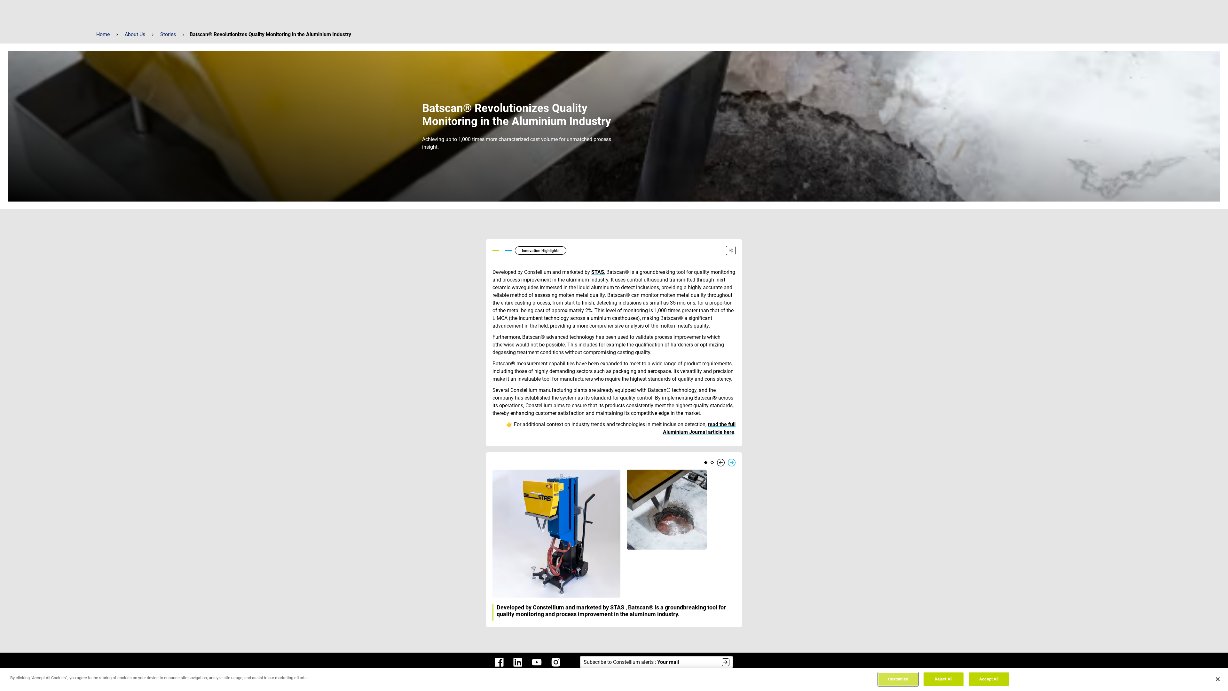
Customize (898, 679)
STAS (597, 272)
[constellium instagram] (555, 662)
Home (103, 34)
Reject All (943, 679)
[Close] (1218, 679)
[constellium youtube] (537, 662)
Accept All (988, 679)
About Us (135, 34)
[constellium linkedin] (517, 662)
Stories (168, 34)
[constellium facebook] (499, 662)
